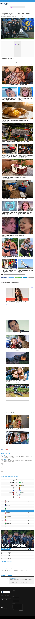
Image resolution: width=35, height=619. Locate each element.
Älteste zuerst (32, 283)
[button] (4, 277)
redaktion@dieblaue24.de (4, 608)
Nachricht (13, 603)
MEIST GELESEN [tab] (4, 561)
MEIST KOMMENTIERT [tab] (9, 561)
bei (18, 456)
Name (13, 596)
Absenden (21, 610)
